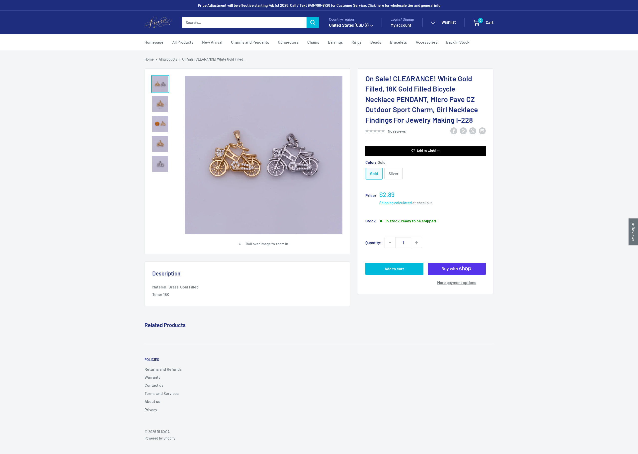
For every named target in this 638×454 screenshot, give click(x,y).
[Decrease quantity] (390, 242)
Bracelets (398, 42)
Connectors (288, 42)
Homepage (154, 42)
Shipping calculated (395, 202)
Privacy (151, 409)
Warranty (152, 377)
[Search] (313, 22)
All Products (182, 42)
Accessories (426, 42)
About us (152, 401)
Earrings (335, 42)
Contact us (154, 385)
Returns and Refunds (163, 369)
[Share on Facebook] (453, 130)
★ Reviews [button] (633, 231)
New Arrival (212, 42)
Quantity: (373, 242)
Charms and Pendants (250, 42)
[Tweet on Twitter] (472, 130)
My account (401, 24)
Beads (375, 42)
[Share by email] (482, 130)
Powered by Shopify (160, 438)
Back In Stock (457, 42)
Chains (313, 42)
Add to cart (394, 268)
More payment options (456, 282)
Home (149, 59)
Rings (357, 42)
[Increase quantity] (416, 242)
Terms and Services (162, 393)
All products (168, 59)
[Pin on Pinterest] (463, 130)
